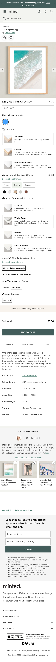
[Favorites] (45, 11)
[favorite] (11, 38)
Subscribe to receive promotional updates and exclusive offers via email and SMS (25, 523)
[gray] (20, 192)
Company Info (10, 610)
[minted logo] (13, 11)
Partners (7, 622)
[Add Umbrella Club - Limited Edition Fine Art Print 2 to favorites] (53, 462)
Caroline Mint (10, 33)
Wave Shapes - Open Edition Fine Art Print (8, 482)
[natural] (15, 192)
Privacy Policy (27, 650)
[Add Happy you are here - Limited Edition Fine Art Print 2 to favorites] (34, 462)
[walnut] (26, 192)
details (9, 345)
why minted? (28, 345)
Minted (5, 510)
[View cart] (51, 11)
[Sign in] (39, 11)
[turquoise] (5, 122)
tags (46, 345)
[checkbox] (6, 185)
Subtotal (7, 321)
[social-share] (4, 38)
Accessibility (45, 650)
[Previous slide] (2, 70)
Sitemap (36, 650)
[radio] (28, 139)
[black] (4, 192)
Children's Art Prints (22, 510)
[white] (10, 192)
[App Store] (15, 637)
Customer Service (12, 616)
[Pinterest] (26, 643)
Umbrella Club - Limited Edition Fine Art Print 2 (46, 482)
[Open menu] (5, 11)
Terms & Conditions (13, 650)
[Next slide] (54, 70)
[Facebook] (23, 643)
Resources (8, 629)
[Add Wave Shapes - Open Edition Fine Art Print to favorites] (15, 462)
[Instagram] (33, 643)
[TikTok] (29, 643)
